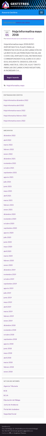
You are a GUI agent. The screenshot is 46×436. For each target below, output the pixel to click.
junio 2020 (8, 242)
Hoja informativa (13, 85)
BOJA (6, 395)
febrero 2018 (9, 367)
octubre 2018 (9, 335)
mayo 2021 (8, 191)
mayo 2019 (8, 302)
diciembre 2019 (9, 270)
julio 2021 (7, 182)
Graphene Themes (20, 433)
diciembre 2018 (9, 325)
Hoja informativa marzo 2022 (14, 110)
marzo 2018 (8, 362)
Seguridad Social (10, 414)
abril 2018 (7, 358)
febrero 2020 (9, 260)
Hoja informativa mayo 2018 (27, 33)
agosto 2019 (8, 288)
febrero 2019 (9, 316)
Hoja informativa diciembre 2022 (16, 100)
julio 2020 (7, 237)
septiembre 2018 (10, 339)
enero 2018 (8, 372)
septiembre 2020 (10, 228)
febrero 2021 (9, 205)
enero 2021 (8, 209)
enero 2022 (8, 154)
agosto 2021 (8, 177)
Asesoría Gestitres (9, 12)
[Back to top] (40, 430)
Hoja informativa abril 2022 (14, 105)
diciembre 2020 (9, 214)
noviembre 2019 (10, 274)
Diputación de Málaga (12, 400)
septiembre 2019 (10, 284)
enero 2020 (8, 265)
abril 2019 (7, 307)
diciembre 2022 (9, 135)
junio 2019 (8, 297)
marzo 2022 (8, 145)
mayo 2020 (8, 247)
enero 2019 (8, 321)
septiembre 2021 (10, 172)
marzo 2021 (8, 200)
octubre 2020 (9, 223)
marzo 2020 (8, 256)
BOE (5, 391)
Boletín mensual (28, 38)
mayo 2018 (8, 353)
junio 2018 (8, 348)
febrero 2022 (9, 149)
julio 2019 (7, 293)
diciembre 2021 (9, 159)
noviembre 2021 (10, 163)
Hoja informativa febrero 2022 (15, 116)
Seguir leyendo (13, 77)
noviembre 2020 (10, 219)
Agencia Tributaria (11, 386)
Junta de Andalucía (11, 405)
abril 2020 (7, 251)
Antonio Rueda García (13, 38)
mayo (22, 85)
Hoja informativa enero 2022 (14, 121)
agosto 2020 (8, 233)
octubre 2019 (9, 279)
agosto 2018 (8, 344)
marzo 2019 (8, 311)
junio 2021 (8, 186)
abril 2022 (7, 140)
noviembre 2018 (10, 330)
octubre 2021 (9, 168)
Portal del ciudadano (11, 409)
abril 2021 (7, 196)
